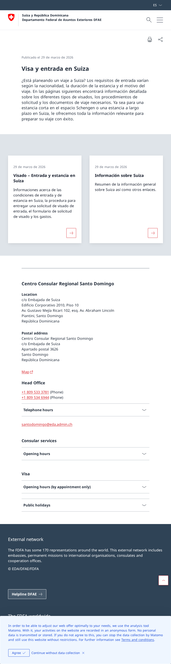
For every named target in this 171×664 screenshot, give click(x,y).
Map (25, 371)
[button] (163, 580)
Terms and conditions (137, 640)
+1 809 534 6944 (35, 397)
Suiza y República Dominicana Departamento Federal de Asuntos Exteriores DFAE (62, 17)
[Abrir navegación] (160, 20)
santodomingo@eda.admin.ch (47, 424)
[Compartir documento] (160, 39)
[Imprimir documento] (149, 39)
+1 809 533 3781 (35, 392)
